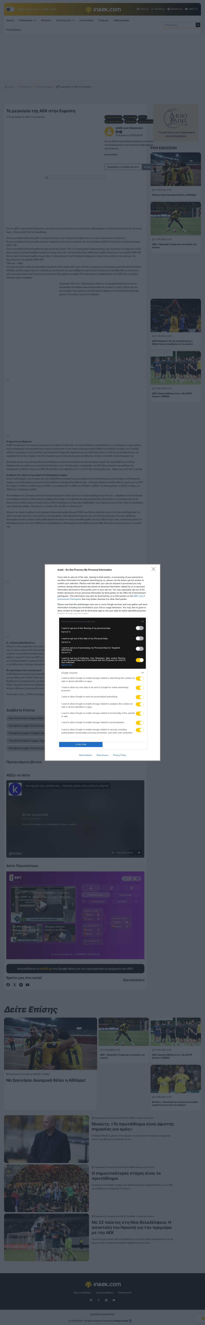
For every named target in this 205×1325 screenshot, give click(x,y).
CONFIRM (80, 744)
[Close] (154, 570)
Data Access (102, 755)
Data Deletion (85, 755)
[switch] (140, 628)
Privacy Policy (119, 755)
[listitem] (102, 621)
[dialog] (102, 662)
